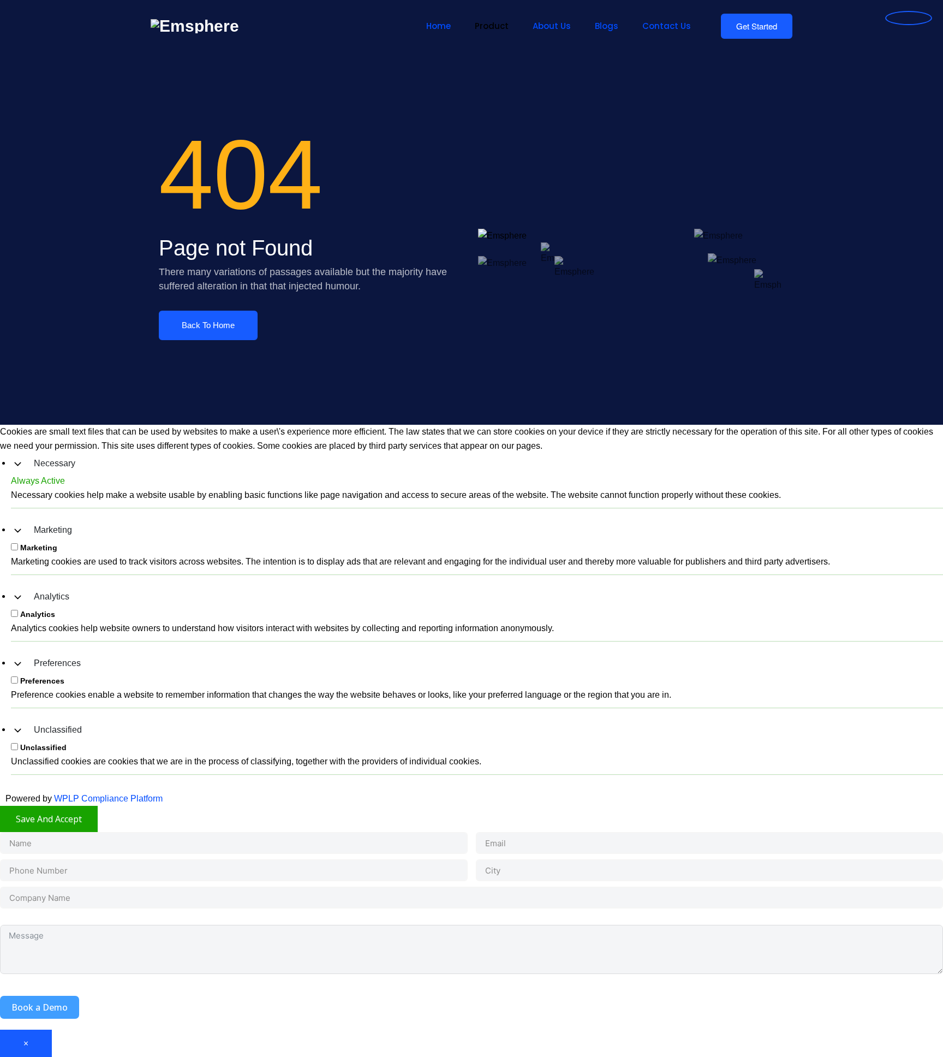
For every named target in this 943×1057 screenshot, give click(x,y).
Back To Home (208, 325)
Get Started (756, 26)
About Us (552, 26)
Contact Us (666, 26)
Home (438, 26)
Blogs (606, 26)
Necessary (54, 463)
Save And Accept (49, 819)
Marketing (53, 530)
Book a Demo (39, 1007)
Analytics (51, 596)
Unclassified (58, 729)
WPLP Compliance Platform (108, 798)
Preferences (57, 663)
